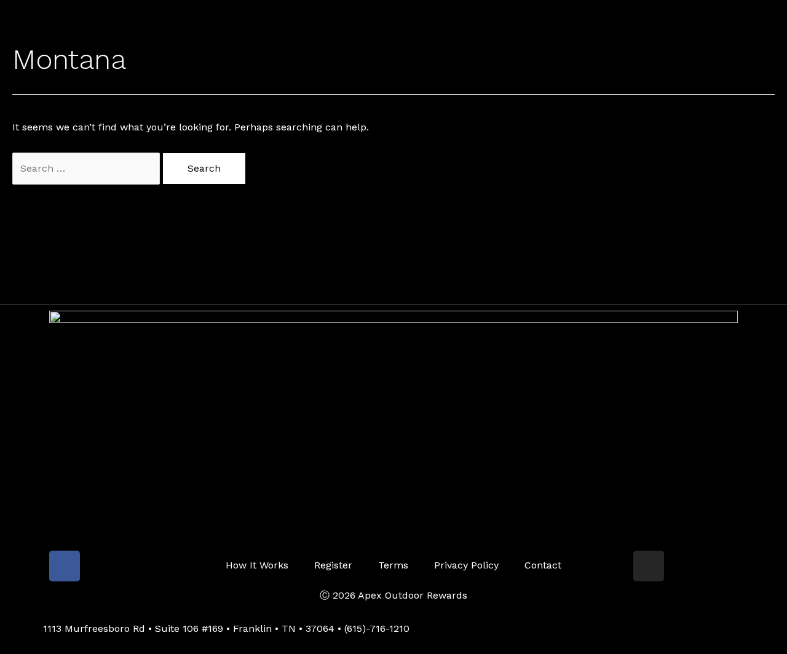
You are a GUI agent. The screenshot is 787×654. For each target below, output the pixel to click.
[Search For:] (87, 168)
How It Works (257, 565)
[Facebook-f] (64, 566)
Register (333, 565)
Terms (393, 565)
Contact (542, 565)
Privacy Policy (466, 565)
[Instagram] (648, 566)
